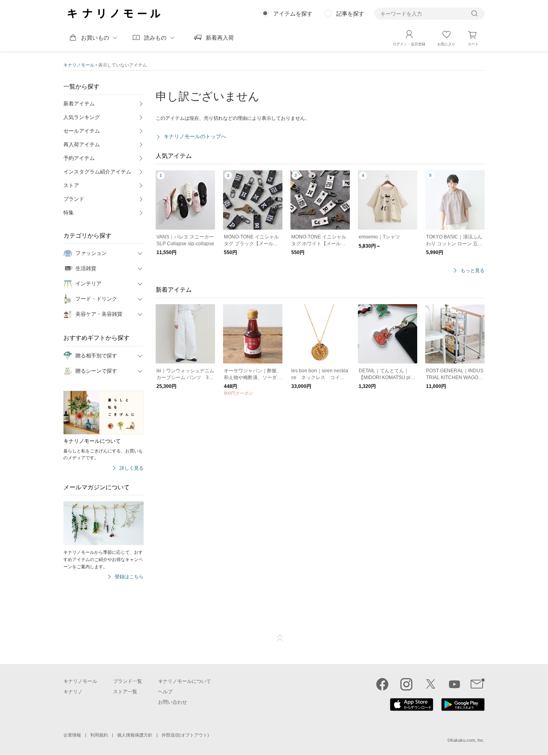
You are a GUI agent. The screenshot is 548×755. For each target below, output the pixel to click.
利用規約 (99, 735)
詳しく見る (132, 468)
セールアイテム (81, 131)
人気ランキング (81, 117)
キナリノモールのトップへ (195, 136)
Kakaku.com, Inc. (468, 740)
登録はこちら (129, 576)
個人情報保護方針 (134, 735)
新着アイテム (79, 104)
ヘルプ (165, 691)
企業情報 (72, 735)
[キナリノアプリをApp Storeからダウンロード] (411, 709)
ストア (71, 185)
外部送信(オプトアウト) (185, 735)
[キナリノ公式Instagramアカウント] (406, 684)
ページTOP (280, 638)
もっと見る (473, 270)
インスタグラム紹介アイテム (97, 172)
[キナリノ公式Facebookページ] (382, 684)
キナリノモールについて (184, 681)
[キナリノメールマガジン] (478, 684)
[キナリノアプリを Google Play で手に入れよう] (463, 709)
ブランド (73, 199)
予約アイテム (79, 158)
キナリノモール (78, 65)
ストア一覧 (125, 691)
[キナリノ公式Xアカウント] (430, 684)
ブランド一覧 (127, 681)
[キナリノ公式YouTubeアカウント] (455, 684)
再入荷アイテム (81, 144)
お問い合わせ (172, 702)
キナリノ (73, 691)
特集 (68, 213)
